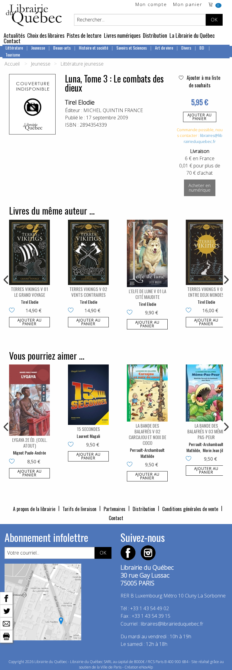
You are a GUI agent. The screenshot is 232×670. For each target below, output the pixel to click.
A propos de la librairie (34, 509)
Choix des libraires (45, 35)
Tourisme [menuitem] (12, 54)
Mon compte (151, 4)
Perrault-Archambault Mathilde (147, 453)
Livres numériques (122, 35)
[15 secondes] (88, 394)
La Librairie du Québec (192, 35)
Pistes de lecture (84, 35)
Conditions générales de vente (190, 509)
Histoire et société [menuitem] (93, 47)
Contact (12, 41)
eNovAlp (146, 667)
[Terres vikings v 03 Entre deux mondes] (206, 252)
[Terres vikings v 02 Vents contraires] (88, 252)
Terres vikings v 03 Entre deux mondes (206, 292)
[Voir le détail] (29, 252)
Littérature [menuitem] (14, 47)
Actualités (14, 35)
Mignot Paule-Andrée (29, 452)
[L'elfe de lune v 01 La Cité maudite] (147, 253)
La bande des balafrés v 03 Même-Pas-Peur (206, 431)
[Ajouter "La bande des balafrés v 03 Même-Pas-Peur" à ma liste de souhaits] (190, 459)
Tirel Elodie (80, 102)
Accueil (12, 63)
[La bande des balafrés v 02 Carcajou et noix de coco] (147, 393)
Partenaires (114, 509)
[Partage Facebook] (6, 597)
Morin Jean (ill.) (214, 450)
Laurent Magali (88, 436)
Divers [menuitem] (186, 47)
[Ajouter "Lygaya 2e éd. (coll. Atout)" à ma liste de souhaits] (13, 461)
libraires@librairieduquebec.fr (203, 138)
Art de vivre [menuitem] (164, 47)
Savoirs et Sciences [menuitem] (131, 47)
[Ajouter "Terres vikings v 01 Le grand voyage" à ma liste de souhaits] (13, 310)
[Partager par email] (6, 623)
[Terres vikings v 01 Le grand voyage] (29, 252)
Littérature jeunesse (82, 63)
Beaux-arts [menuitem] (62, 47)
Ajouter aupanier (200, 116)
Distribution (155, 35)
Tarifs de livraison (79, 509)
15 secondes (88, 429)
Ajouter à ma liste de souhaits (202, 81)
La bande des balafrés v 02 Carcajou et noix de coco (147, 434)
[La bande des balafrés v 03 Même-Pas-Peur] (206, 393)
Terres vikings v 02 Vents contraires (88, 292)
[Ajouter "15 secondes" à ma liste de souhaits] (72, 445)
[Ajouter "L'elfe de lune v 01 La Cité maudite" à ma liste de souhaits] (131, 312)
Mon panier (187, 4)
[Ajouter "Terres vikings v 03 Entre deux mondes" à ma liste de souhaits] (190, 310)
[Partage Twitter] (6, 610)
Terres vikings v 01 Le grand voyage (29, 292)
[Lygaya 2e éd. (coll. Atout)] (29, 400)
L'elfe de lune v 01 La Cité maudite (147, 294)
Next (225, 280)
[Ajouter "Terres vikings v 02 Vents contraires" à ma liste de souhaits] (72, 310)
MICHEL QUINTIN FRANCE (113, 110)
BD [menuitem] (202, 47)
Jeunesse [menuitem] (38, 47)
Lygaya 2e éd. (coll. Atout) (29, 442)
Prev (6, 280)
